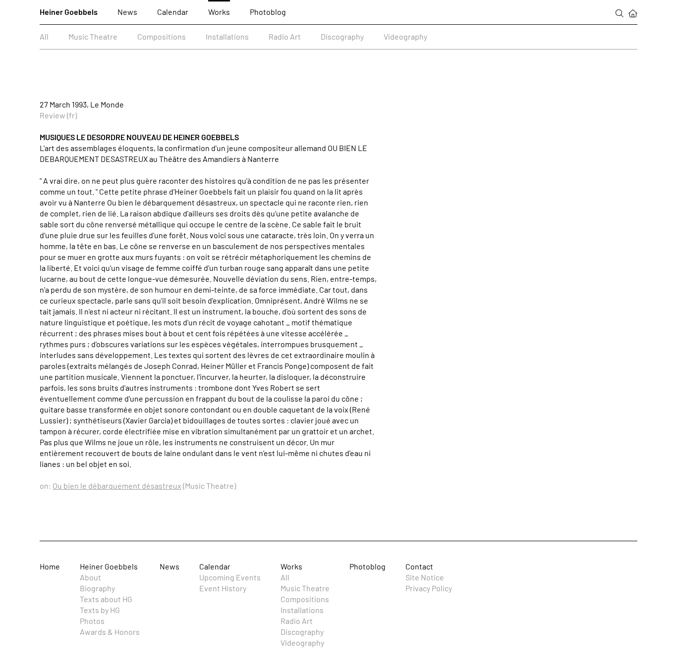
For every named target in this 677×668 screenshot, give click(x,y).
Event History (222, 588)
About (90, 577)
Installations (227, 36)
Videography (405, 36)
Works (219, 11)
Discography (342, 36)
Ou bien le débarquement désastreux (117, 485)
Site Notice (424, 577)
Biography (97, 588)
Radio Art (285, 36)
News (127, 11)
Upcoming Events (230, 577)
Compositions (161, 36)
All (44, 36)
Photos (92, 620)
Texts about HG (106, 599)
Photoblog (268, 11)
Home (50, 566)
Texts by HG (100, 610)
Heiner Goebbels (69, 11)
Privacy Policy (428, 588)
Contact (419, 566)
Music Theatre (92, 36)
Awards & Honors (110, 631)
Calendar (172, 11)
